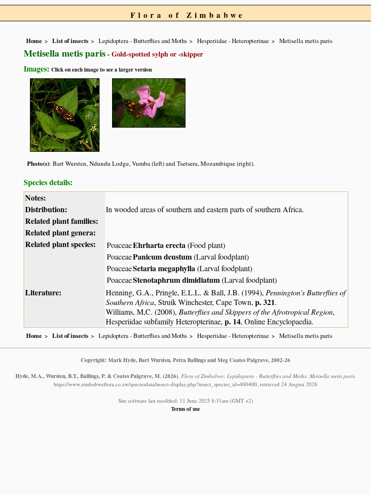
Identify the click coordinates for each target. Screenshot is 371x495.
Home (34, 40)
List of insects (70, 40)
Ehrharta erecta (159, 244)
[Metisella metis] (65, 113)
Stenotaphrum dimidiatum (176, 279)
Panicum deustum (162, 256)
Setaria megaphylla (164, 268)
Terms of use (185, 409)
